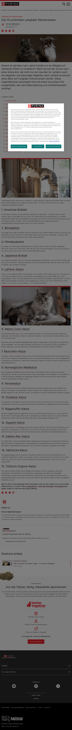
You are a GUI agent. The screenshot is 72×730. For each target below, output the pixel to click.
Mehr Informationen (55, 141)
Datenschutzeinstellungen (19, 146)
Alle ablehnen (38, 146)
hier (32, 117)
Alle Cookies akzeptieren (53, 146)
